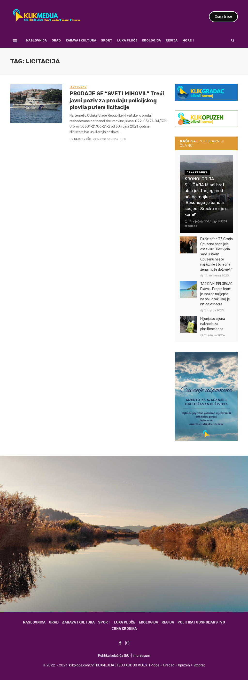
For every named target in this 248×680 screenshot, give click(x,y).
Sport (106, 40)
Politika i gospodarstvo (201, 622)
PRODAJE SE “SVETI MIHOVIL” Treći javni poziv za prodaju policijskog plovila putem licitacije (117, 100)
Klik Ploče (83, 139)
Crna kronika (124, 629)
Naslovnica (36, 40)
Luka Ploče (127, 40)
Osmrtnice (223, 16)
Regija (172, 40)
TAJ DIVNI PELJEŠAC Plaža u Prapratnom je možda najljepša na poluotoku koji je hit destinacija (216, 294)
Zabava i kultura (81, 40)
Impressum (141, 656)
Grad (56, 40)
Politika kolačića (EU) (114, 656)
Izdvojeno (78, 86)
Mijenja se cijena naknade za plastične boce (212, 324)
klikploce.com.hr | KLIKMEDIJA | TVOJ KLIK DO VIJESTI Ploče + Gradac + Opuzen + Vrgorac (137, 665)
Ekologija (151, 40)
